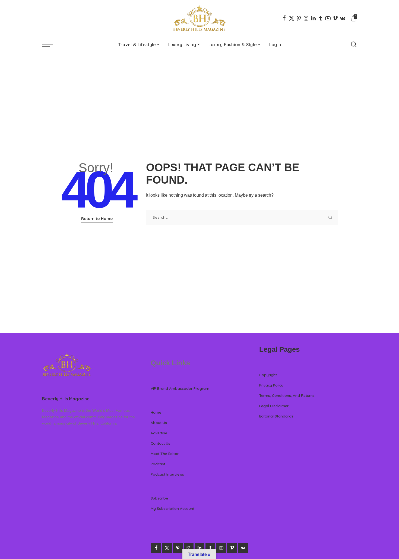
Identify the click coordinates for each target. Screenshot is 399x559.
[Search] (353, 44)
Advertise (159, 433)
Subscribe (159, 498)
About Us (159, 422)
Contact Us (160, 443)
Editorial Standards (276, 416)
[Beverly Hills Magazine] (199, 18)
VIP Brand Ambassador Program (180, 388)
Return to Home (97, 218)
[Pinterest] (299, 18)
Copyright (268, 374)
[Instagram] (306, 18)
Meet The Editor (165, 453)
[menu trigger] (50, 44)
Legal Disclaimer (274, 405)
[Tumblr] (320, 18)
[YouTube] (328, 18)
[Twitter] (291, 18)
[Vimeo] (335, 18)
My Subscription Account (172, 508)
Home (156, 412)
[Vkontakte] (342, 18)
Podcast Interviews (167, 474)
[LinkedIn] (313, 18)
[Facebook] (284, 18)
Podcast (158, 463)
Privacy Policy (271, 385)
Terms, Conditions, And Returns (287, 395)
